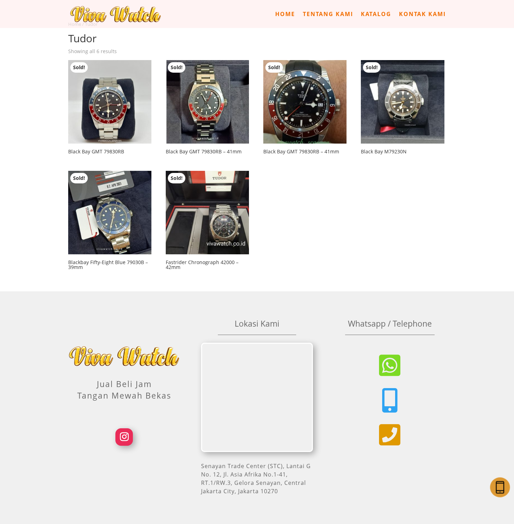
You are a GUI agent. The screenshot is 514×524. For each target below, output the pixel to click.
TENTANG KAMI (328, 15)
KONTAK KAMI (422, 15)
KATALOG (376, 15)
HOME (285, 15)
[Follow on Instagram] (124, 437)
